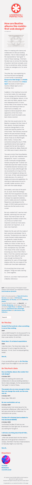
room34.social (6, 470)
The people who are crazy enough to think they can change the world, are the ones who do (15, 391)
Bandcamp (10, 305)
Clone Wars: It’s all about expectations (14, 341)
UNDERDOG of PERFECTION (16, 8)
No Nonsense (5, 299)
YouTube (4, 305)
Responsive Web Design (12, 79)
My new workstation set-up (11, 402)
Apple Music (11, 306)
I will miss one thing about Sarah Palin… (15, 433)
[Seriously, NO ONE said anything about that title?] (16, 41)
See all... (4, 356)
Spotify (20, 306)
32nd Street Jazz (12, 308)
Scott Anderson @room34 (9, 291)
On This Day (13, 299)
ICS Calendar (18, 298)
